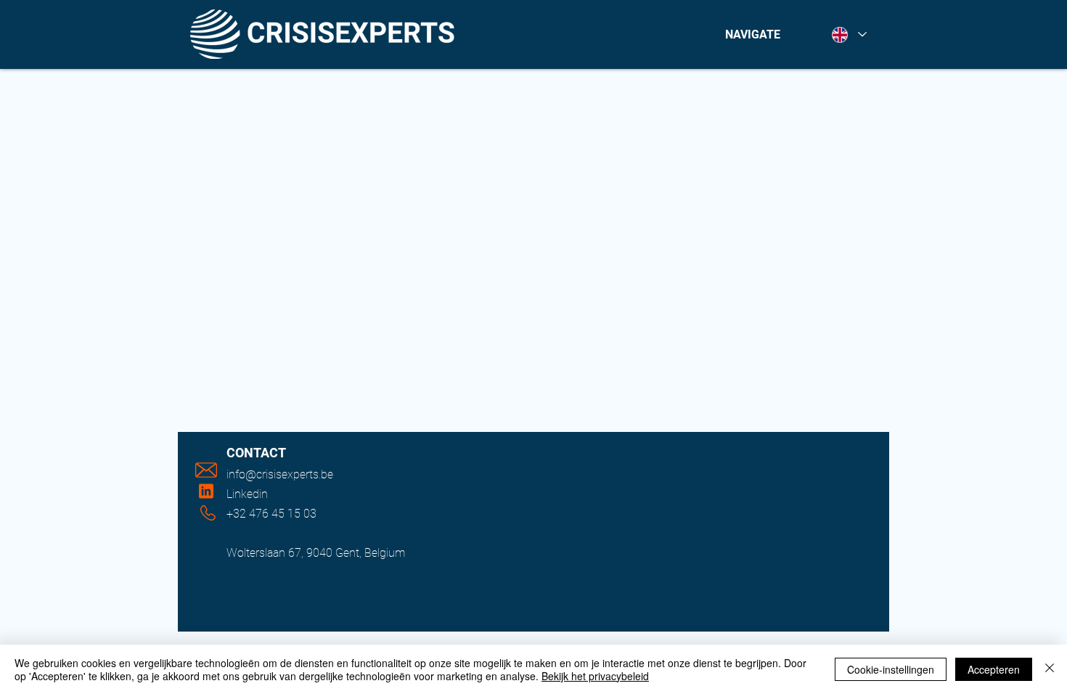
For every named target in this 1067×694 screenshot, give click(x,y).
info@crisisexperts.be (279, 474)
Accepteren (994, 669)
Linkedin (247, 494)
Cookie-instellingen (890, 669)
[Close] (1049, 669)
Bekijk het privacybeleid (595, 676)
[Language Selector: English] (848, 34)
